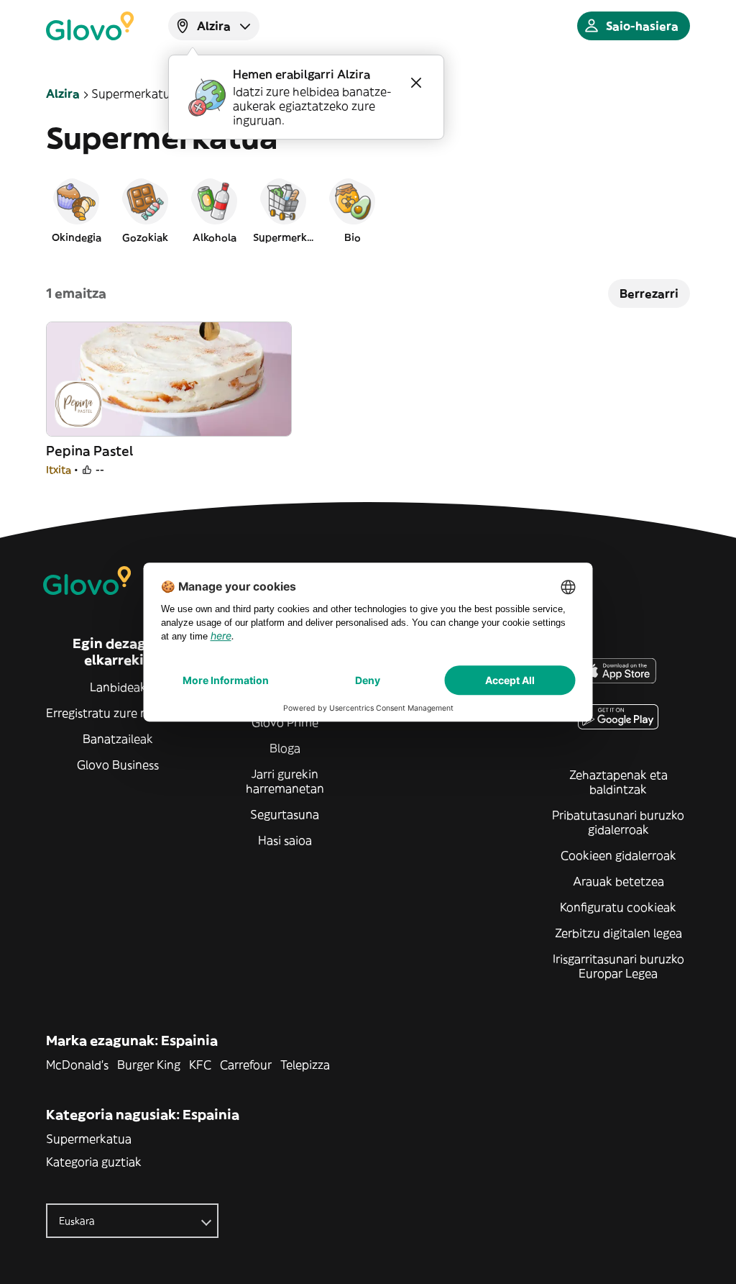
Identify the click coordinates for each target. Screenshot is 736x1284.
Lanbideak (118, 687)
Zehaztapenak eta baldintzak (618, 782)
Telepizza (305, 1064)
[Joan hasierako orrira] (90, 26)
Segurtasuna (284, 814)
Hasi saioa (285, 840)
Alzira (63, 93)
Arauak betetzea (618, 881)
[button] (76, 210)
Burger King (148, 1064)
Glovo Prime (285, 722)
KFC (200, 1064)
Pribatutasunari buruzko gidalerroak (618, 822)
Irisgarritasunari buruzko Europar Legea (618, 966)
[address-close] (416, 82)
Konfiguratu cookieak (618, 907)
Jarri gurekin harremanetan (285, 781)
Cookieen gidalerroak (618, 855)
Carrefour (246, 1064)
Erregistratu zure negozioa (118, 713)
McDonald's (77, 1064)
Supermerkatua (89, 1139)
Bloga (285, 748)
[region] (368, 210)
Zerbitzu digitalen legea (618, 933)
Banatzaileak (118, 739)
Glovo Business (118, 764)
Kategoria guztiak (94, 1162)
